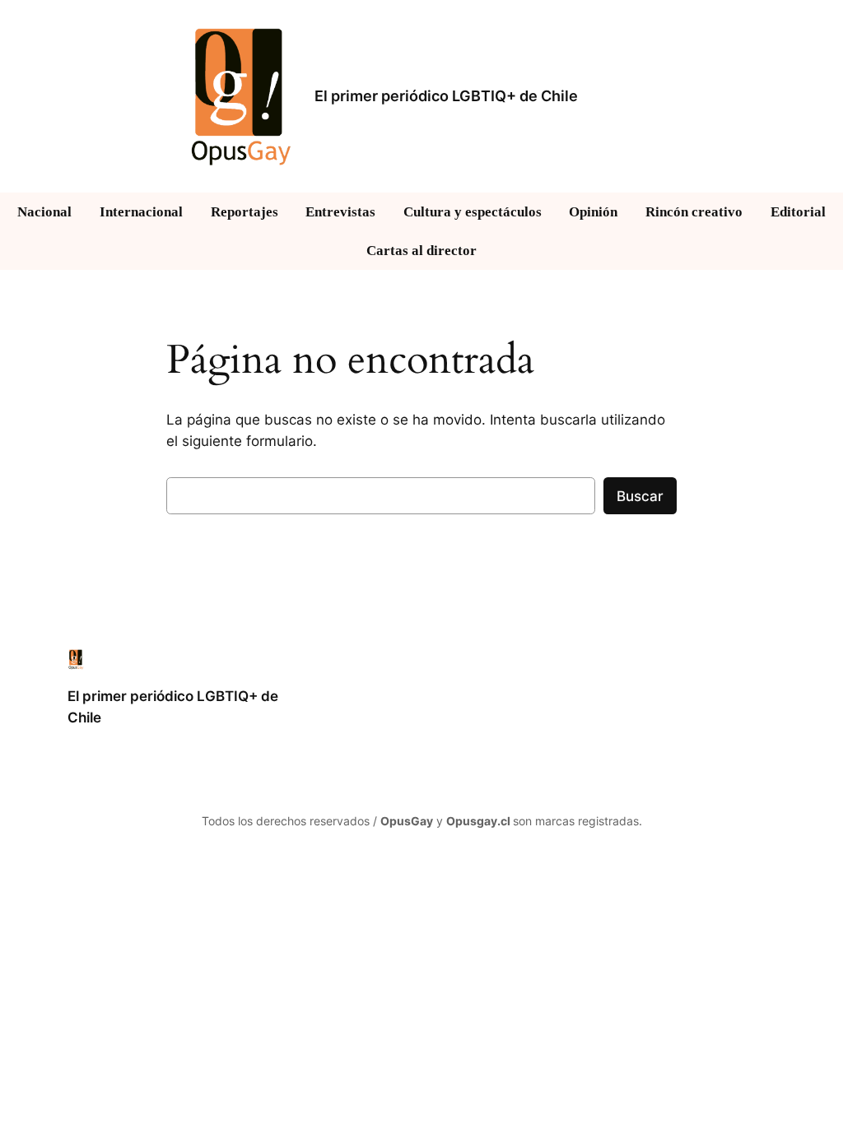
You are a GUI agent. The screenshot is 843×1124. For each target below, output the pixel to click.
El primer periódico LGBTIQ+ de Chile (446, 96)
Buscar (640, 496)
